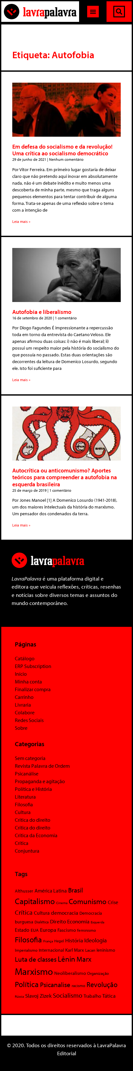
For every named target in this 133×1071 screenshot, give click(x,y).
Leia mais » (21, 221)
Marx (84, 959)
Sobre (21, 728)
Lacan (90, 950)
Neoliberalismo (70, 973)
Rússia (19, 996)
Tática (109, 995)
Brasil (75, 890)
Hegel (59, 940)
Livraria (23, 704)
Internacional (51, 950)
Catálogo (25, 658)
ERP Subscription (33, 666)
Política (27, 984)
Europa (48, 929)
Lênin (66, 959)
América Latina (51, 890)
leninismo (106, 950)
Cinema (61, 903)
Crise (113, 902)
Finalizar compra (33, 689)
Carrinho (24, 697)
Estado (22, 930)
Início (21, 674)
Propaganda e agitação (40, 781)
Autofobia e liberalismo (41, 312)
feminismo (86, 930)
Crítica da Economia (36, 835)
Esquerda (97, 922)
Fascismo (66, 930)
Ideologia (95, 940)
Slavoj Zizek (38, 995)
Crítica (21, 843)
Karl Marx (74, 950)
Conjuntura (27, 850)
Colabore (25, 712)
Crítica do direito (32, 820)
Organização (98, 973)
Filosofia (24, 804)
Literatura (25, 796)
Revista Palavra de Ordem (42, 766)
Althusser (24, 891)
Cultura (23, 812)
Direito (58, 921)
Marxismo (34, 971)
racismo (78, 985)
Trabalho (92, 996)
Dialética (42, 922)
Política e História (33, 789)
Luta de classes (35, 959)
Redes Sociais (29, 720)
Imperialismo (26, 950)
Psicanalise (55, 984)
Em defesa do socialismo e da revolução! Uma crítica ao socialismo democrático (62, 150)
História (74, 940)
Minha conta (28, 681)
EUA (35, 930)
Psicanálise (26, 773)
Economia (78, 921)
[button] (93, 11)
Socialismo (67, 995)
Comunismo (88, 901)
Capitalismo (35, 901)
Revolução (102, 984)
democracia (64, 912)
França (48, 941)
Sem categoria (30, 758)
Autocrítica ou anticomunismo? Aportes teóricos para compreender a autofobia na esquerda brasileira (64, 477)
